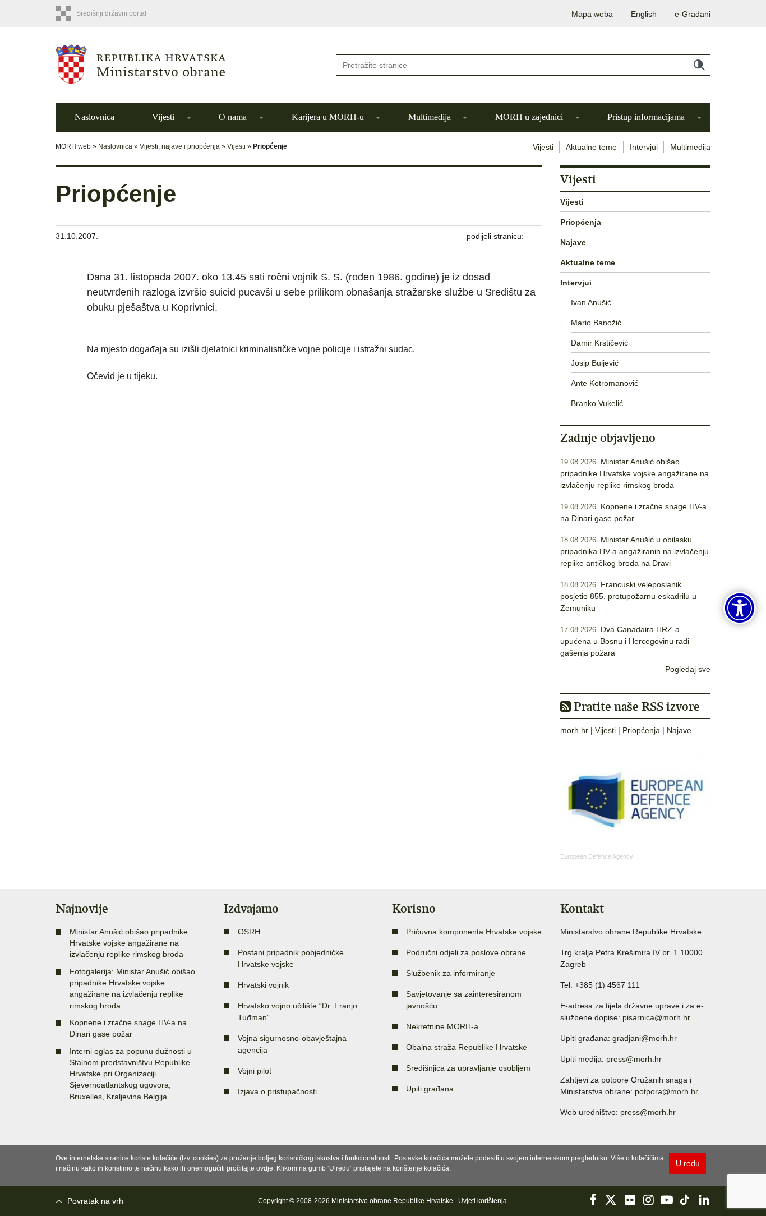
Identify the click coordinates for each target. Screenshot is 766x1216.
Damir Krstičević (599, 342)
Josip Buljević (595, 362)
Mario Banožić (596, 322)
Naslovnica (94, 117)
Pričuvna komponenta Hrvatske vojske (474, 931)
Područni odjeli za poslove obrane (466, 952)
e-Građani (692, 14)
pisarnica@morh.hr (656, 1017)
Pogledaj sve (687, 669)
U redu (688, 1163)
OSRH (249, 931)
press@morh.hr (634, 1058)
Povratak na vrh (95, 1200)
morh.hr (574, 730)
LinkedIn (703, 1200)
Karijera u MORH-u (328, 117)
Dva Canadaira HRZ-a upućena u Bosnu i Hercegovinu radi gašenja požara (624, 641)
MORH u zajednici (529, 117)
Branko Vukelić (597, 403)
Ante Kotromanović (604, 383)
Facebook (592, 1200)
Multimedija (429, 117)
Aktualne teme (591, 146)
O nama (233, 117)
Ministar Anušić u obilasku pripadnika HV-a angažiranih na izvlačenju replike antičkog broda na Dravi (634, 551)
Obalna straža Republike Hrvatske (466, 1047)
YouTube (666, 1200)
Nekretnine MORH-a (442, 1026)
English (644, 14)
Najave (573, 242)
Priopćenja (580, 222)
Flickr (629, 1200)
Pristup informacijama (646, 117)
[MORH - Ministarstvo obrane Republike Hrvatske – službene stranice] (187, 64)
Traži (699, 65)
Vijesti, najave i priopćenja (180, 146)
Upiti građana (430, 1088)
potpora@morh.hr (666, 1091)
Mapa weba (592, 14)
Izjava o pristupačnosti (277, 1091)
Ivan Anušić (591, 302)
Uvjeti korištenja (482, 1201)
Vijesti (163, 117)
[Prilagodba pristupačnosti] (739, 608)
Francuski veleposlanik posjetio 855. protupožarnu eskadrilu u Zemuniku (628, 596)
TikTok (685, 1200)
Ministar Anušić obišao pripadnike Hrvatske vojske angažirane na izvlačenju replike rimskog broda (634, 473)
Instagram (648, 1200)
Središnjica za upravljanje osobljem (468, 1067)
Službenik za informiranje (450, 973)
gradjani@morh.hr (644, 1038)
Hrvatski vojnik (263, 984)
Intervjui (644, 146)
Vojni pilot (254, 1070)
